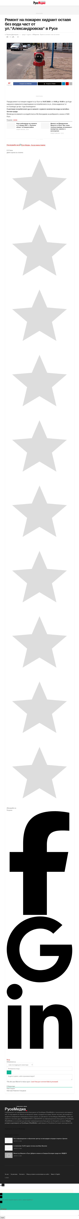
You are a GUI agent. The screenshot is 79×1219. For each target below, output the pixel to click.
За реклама (14, 1174)
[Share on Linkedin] (63, 83)
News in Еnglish (55, 1174)
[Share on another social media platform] (70, 83)
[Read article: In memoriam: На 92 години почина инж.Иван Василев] (9, 1148)
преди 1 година (26, 34)
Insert (2, 1218)
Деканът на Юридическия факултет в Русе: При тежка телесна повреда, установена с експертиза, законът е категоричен (61, 127)
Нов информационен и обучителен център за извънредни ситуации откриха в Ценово (40, 1138)
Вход (8, 1060)
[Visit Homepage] (39, 3)
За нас (7, 1174)
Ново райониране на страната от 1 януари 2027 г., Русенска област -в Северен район (26, 125)
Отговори (4, 1209)
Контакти (21, 1174)
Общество (36, 34)
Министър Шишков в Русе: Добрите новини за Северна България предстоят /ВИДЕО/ (40, 1153)
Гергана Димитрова (12, 34)
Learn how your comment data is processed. (44, 1082)
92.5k (27, 129)
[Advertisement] (39, 8)
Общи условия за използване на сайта (37, 1174)
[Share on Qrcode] (67, 83)
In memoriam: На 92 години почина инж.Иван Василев (30, 1146)
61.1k (62, 133)
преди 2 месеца (20, 129)
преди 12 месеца (55, 133)
